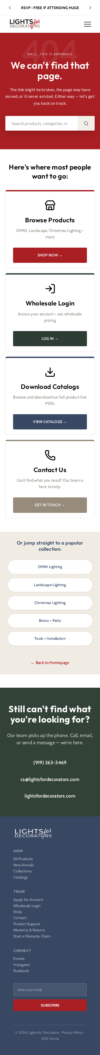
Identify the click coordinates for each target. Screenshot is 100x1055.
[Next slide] (90, 8)
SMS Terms (50, 1038)
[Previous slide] (10, 8)
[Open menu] (87, 24)
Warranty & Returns (29, 930)
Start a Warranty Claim (32, 936)
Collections (22, 871)
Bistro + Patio (50, 620)
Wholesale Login (27, 906)
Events (19, 958)
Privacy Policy (72, 1032)
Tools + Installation (50, 638)
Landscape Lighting (50, 584)
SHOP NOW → (50, 255)
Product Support (27, 924)
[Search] (86, 123)
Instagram (21, 965)
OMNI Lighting (50, 566)
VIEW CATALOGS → (50, 421)
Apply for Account (28, 899)
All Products (23, 859)
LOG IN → (50, 338)
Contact (20, 918)
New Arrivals (23, 865)
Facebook (21, 971)
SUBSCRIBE (50, 1005)
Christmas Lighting (50, 602)
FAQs (17, 912)
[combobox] (41, 123)
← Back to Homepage (50, 662)
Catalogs (20, 877)
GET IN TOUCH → (50, 504)
